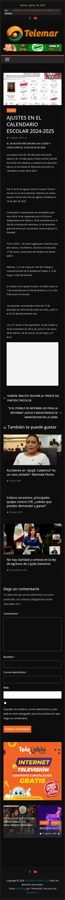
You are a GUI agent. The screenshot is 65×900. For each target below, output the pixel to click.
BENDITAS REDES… (21, 828)
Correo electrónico (15, 672)
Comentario (11, 613)
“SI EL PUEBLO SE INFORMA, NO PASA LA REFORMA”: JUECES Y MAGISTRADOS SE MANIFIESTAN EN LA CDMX (33, 412)
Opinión (25, 823)
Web (6, 687)
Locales (11, 110)
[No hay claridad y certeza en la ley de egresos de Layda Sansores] (32, 526)
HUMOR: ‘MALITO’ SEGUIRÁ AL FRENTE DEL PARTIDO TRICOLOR (33, 398)
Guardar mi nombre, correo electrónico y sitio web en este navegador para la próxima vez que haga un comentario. (31, 713)
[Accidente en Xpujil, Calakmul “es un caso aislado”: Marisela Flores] (32, 437)
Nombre (9, 657)
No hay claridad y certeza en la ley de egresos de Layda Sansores (31, 561)
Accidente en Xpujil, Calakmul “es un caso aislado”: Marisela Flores (31, 472)
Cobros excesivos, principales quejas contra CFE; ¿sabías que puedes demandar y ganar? (29, 501)
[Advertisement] (32, 364)
